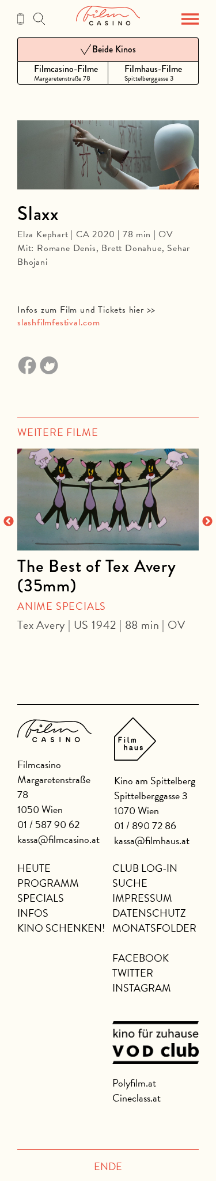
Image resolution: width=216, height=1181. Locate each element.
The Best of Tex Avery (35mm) (96, 575)
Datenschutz (149, 913)
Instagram (141, 988)
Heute (34, 868)
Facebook (140, 958)
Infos (32, 913)
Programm (48, 883)
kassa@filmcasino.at (58, 839)
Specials (40, 898)
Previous (8, 521)
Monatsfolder (154, 928)
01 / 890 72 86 (145, 825)
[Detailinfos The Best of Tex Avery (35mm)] (108, 499)
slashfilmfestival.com (58, 322)
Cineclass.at (136, 1098)
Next (207, 521)
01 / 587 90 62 (48, 824)
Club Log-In (144, 868)
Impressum (142, 898)
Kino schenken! (61, 928)
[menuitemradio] (62, 73)
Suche (129, 883)
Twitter (132, 973)
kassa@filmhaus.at (152, 840)
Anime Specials (61, 606)
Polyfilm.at (134, 1083)
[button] (190, 19)
